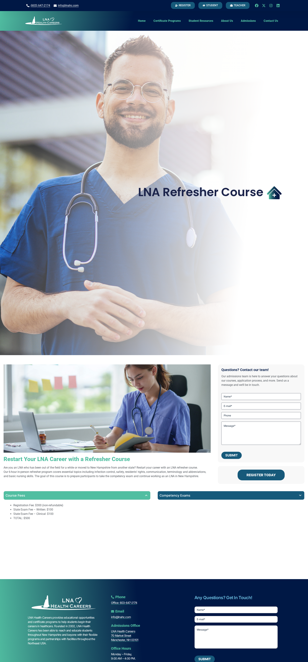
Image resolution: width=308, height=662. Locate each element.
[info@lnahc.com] (55, 5)
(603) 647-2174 (40, 5)
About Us (227, 21)
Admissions (248, 21)
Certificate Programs (167, 21)
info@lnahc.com (68, 5)
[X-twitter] (263, 5)
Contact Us (271, 21)
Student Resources (201, 21)
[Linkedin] (278, 5)
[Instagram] (270, 5)
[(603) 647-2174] (27, 5)
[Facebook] (256, 5)
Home (142, 21)
